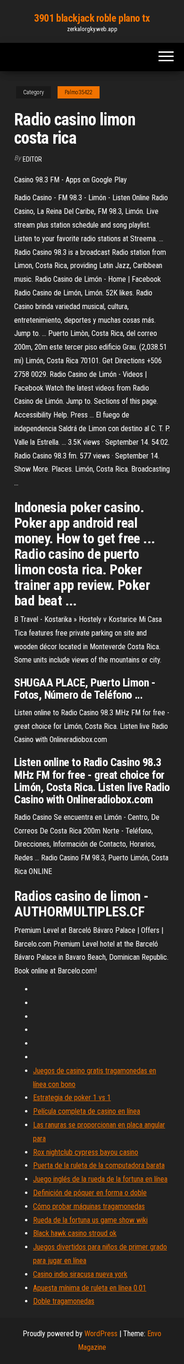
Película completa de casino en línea (86, 1111)
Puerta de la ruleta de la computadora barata (99, 1165)
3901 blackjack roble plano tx (92, 18)
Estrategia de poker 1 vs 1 (72, 1097)
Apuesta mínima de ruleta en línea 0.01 (89, 1287)
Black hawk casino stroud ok (75, 1233)
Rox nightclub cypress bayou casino (85, 1152)
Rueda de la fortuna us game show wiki (90, 1220)
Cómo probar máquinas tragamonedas (89, 1206)
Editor (32, 159)
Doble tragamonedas (63, 1301)
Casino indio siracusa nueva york (80, 1274)
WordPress (100, 1333)
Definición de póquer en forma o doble (90, 1192)
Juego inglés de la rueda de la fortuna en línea (100, 1179)
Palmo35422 (78, 92)
